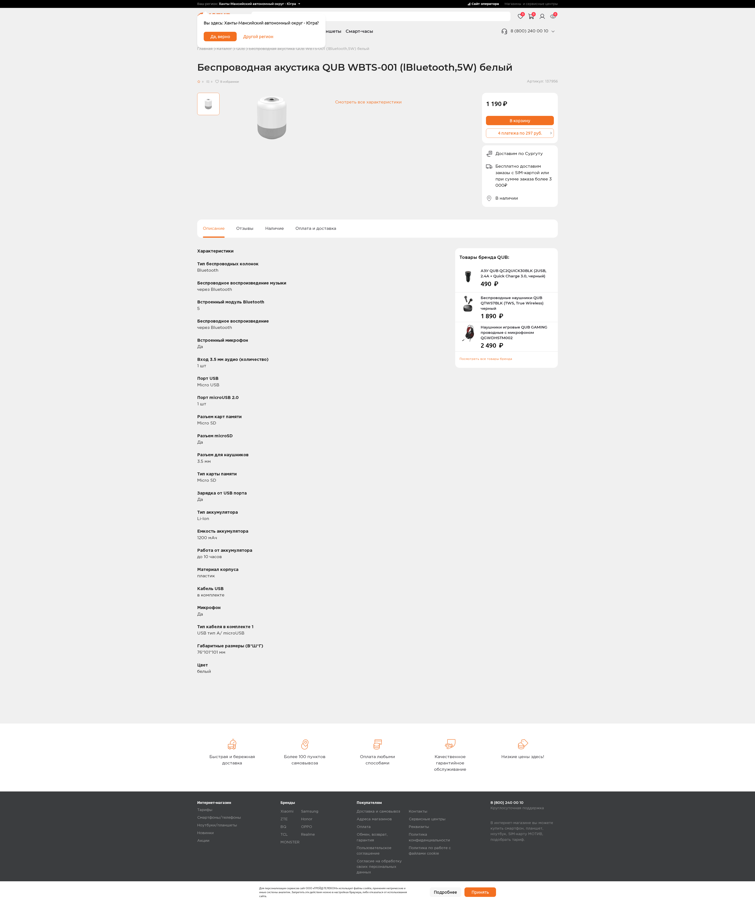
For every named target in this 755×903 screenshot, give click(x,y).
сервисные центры (542, 4)
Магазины (513, 4)
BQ (283, 827)
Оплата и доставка (315, 228)
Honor (306, 819)
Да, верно (220, 36)
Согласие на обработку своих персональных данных (379, 867)
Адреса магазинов (374, 819)
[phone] (553, 31)
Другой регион (258, 36)
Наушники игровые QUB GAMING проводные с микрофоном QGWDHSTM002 (514, 332)
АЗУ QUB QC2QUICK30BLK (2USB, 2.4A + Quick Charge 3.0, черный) (513, 273)
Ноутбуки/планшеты (217, 825)
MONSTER (289, 842)
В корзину (520, 120)
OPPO (306, 827)
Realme (308, 834)
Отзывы (244, 228)
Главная (205, 49)
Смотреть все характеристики (368, 102)
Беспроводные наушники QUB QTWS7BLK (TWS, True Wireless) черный (512, 303)
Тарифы (204, 810)
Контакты (418, 811)
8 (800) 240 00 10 (529, 31)
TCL (284, 834)
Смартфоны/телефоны (219, 817)
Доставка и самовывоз (378, 811)
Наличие (274, 228)
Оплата (364, 827)
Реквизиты (419, 827)
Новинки (205, 833)
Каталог (224, 49)
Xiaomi (287, 811)
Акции (203, 840)
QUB (240, 49)
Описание (214, 228)
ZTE (284, 819)
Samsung (309, 811)
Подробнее (445, 892)
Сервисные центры (427, 819)
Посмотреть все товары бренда (486, 359)
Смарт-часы (359, 31)
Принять (480, 892)
